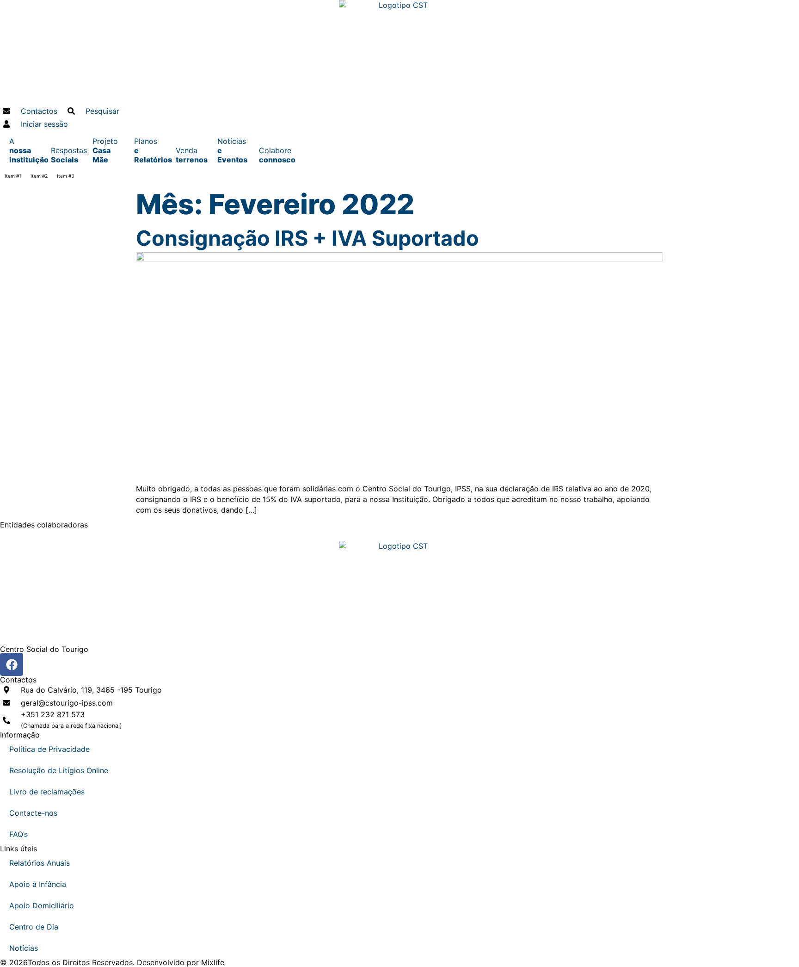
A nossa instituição (25, 150)
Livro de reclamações (47, 791)
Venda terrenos (192, 155)
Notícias (23, 948)
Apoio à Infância (37, 884)
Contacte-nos (33, 813)
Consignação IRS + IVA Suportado (307, 238)
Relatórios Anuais (39, 863)
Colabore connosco (275, 155)
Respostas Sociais (67, 155)
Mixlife (212, 962)
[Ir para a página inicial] (399, 52)
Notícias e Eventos (232, 150)
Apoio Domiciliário (41, 905)
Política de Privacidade (49, 749)
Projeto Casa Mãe (105, 150)
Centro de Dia (33, 926)
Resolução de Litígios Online (58, 770)
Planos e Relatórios (150, 150)
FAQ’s (18, 834)
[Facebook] (11, 664)
